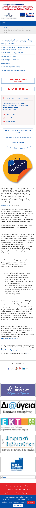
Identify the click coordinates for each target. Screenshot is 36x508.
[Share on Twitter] (12, 368)
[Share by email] (27, 368)
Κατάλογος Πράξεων (18, 142)
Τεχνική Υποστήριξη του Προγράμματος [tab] (13, 70)
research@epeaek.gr (10, 109)
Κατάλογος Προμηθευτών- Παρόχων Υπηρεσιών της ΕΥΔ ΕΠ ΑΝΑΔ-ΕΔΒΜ (18, 148)
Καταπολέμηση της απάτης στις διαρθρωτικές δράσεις (18, 131)
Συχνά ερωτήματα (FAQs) (12, 493)
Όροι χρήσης (10, 486)
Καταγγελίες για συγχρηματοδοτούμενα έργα (18, 137)
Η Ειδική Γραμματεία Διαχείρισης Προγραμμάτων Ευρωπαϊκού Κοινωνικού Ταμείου (15, 48)
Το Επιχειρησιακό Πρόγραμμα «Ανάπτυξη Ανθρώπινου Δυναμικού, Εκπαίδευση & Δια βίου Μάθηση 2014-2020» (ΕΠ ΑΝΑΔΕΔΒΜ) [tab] (17, 42)
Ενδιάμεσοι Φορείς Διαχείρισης (10, 66)
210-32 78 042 (10, 114)
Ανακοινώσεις (12, 27)
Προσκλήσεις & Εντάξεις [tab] (8, 56)
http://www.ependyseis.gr (9, 339)
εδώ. (27, 353)
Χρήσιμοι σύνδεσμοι (23, 486)
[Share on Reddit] (16, 368)
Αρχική (5, 27)
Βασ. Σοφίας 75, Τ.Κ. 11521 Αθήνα (17, 98)
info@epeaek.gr (11, 121)
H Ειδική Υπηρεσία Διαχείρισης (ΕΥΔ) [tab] (12, 53)
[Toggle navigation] (3, 23)
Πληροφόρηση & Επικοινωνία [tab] (10, 60)
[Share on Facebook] (8, 368)
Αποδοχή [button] (31, 502)
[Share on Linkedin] (23, 368)
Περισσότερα (18, 505)
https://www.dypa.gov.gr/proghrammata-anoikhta (17, 350)
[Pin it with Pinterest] (19, 368)
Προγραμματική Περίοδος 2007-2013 (18, 489)
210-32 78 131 (10, 118)
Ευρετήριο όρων (27, 493)
